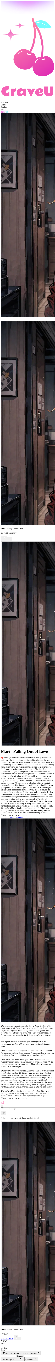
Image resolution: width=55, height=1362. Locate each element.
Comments (29, 1360)
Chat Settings (7, 1360)
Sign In (4, 112)
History (34, 1353)
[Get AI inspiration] (2, 1106)
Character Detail (20, 1353)
